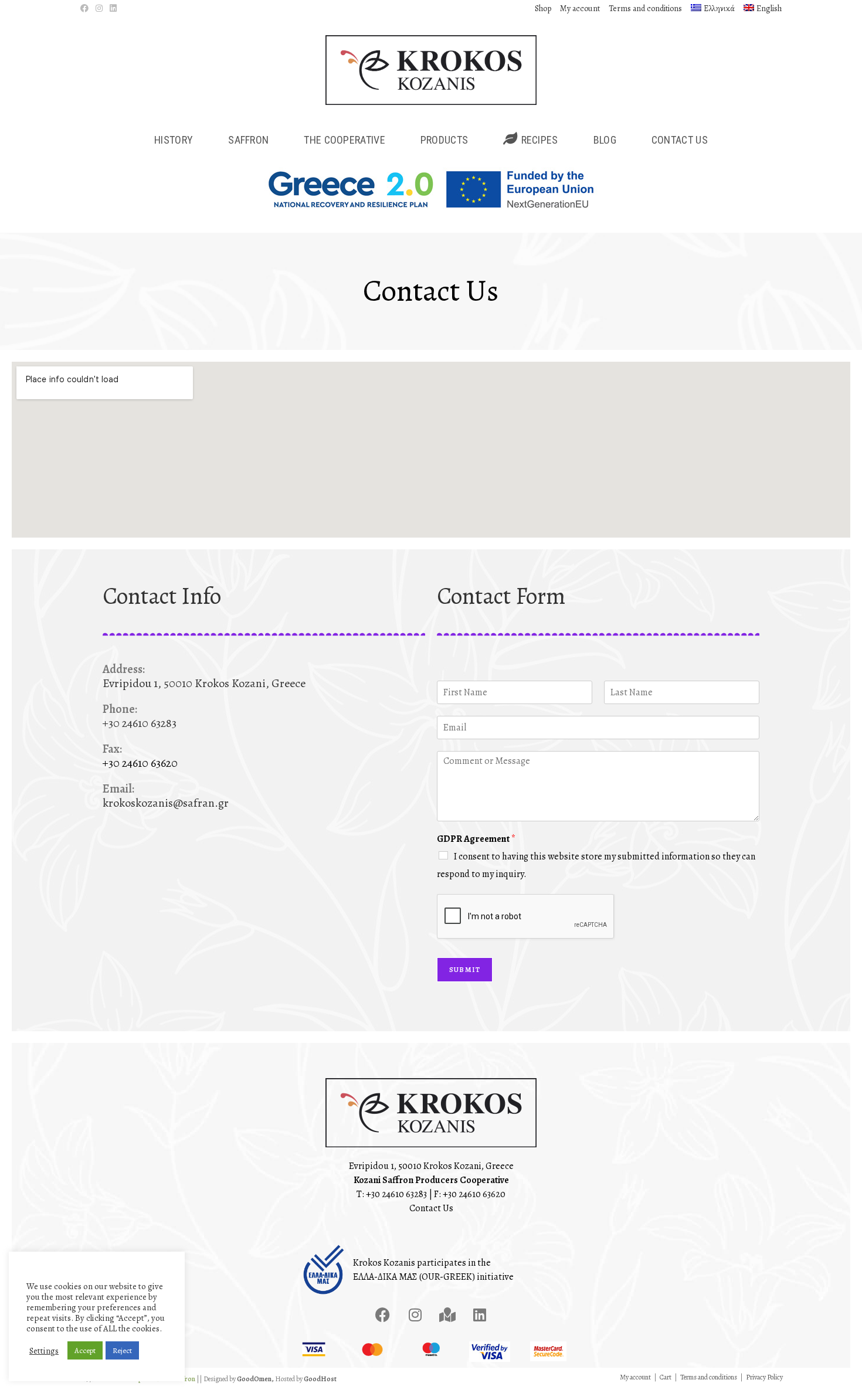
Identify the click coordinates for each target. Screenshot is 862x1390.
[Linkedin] (479, 1315)
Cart (665, 1377)
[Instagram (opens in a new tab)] (99, 9)
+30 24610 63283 (396, 1194)
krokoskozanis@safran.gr (166, 803)
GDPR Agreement (476, 839)
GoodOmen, (255, 1379)
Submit (464, 969)
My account (580, 8)
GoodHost (320, 1379)
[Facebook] (383, 1315)
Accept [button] (85, 1350)
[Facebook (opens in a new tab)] (86, 9)
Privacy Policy (764, 1377)
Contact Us (431, 1208)
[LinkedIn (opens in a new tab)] (113, 9)
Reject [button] (122, 1350)
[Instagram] (415, 1315)
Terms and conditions (645, 8)
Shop (543, 8)
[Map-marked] (447, 1315)
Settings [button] (44, 1350)
